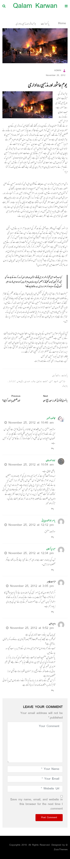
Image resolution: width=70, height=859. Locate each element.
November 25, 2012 (55, 75)
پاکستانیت (45, 23)
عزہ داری (27, 381)
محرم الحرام (12, 381)
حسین (51, 381)
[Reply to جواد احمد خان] (52, 509)
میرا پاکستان (50, 548)
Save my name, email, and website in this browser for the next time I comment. (36, 804)
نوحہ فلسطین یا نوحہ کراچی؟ (11, 398)
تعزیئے (56, 381)
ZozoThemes (61, 850)
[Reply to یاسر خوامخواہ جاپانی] (52, 537)
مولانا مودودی (18, 157)
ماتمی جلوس (20, 381)
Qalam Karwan (35, 6)
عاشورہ (33, 381)
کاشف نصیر (50, 418)
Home (61, 23)
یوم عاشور (65, 386)
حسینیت (45, 381)
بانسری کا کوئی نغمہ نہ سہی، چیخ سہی (55, 398)
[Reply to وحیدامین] (52, 691)
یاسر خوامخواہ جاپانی (48, 520)
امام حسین (62, 381)
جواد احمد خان (50, 460)
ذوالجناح (39, 381)
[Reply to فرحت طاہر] (52, 612)
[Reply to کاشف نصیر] (52, 449)
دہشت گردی (56, 375)
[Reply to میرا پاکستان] (52, 570)
